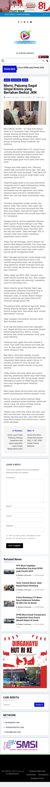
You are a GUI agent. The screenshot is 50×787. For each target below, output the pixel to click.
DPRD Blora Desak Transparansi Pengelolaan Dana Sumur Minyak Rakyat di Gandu (22, 14)
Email (9, 516)
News (25, 80)
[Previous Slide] (43, 14)
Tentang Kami (43, 775)
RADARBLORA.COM (13, 732)
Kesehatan (16, 80)
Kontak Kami (31, 775)
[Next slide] (47, 14)
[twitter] (24, 22)
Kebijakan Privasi (37, 778)
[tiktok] (27, 22)
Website (9, 526)
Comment (10, 478)
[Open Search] (43, 61)
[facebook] (18, 22)
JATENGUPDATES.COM (14, 727)
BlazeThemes (14, 774)
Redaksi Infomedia (12, 97)
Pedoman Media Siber (37, 771)
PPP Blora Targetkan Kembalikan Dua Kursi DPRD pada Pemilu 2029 (29, 568)
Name (9, 506)
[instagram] (21, 22)
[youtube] (31, 22)
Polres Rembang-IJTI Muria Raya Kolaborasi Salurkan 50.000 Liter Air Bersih (29, 600)
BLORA (7, 80)
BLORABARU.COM (12, 723)
